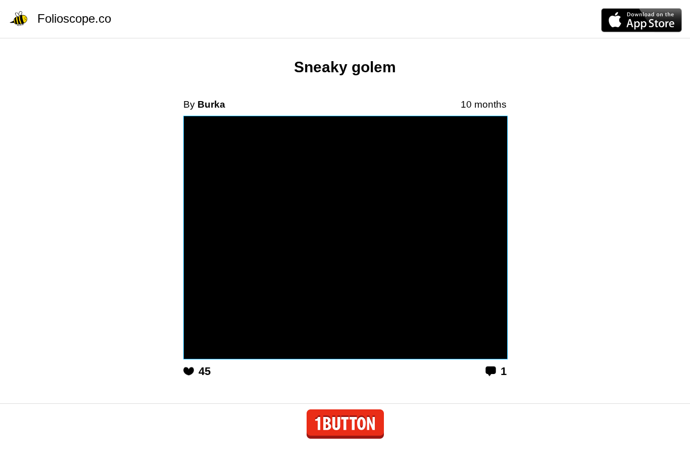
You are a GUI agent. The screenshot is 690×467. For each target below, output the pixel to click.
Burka (211, 104)
